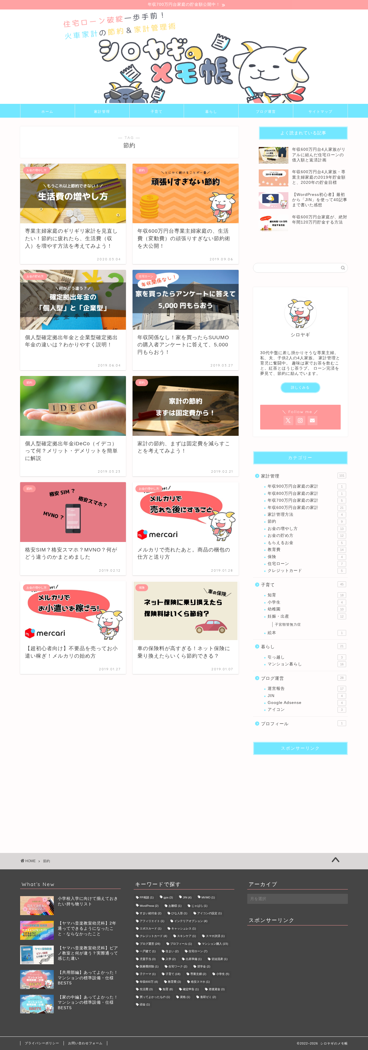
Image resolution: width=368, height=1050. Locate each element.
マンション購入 (215, 943)
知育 (306, 595)
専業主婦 (198, 974)
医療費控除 (149, 966)
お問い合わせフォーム (85, 1043)
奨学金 (203, 966)
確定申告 (191, 989)
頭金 (145, 1004)
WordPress (149, 905)
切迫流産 (219, 959)
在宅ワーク (177, 966)
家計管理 (102, 111)
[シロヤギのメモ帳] (184, 102)
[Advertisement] (300, 795)
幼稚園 (306, 609)
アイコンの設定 (209, 913)
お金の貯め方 (306, 535)
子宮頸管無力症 (288, 625)
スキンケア (186, 936)
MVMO (208, 897)
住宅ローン (305, 564)
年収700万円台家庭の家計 (305, 500)
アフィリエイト (152, 921)
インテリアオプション (190, 921)
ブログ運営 (266, 111)
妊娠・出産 (306, 616)
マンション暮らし (306, 664)
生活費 (146, 989)
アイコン (305, 709)
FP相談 (147, 897)
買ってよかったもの (155, 997)
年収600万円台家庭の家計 (306, 507)
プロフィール (302, 723)
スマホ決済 (215, 936)
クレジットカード (305, 570)
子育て (157, 111)
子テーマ (148, 974)
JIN (305, 696)
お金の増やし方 (306, 528)
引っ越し (305, 657)
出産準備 (194, 959)
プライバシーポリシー (42, 1043)
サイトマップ (320, 111)
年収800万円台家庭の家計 (305, 493)
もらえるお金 (305, 543)
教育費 (306, 549)
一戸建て (148, 951)
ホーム (47, 111)
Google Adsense (305, 702)
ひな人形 (179, 913)
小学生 (305, 602)
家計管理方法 (305, 514)
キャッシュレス (183, 928)
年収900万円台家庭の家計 (305, 486)
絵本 (305, 633)
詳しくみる (300, 387)
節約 (305, 521)
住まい (172, 951)
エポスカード (150, 928)
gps (168, 897)
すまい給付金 (150, 913)
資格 (185, 997)
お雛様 (174, 905)
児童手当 (148, 959)
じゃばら (199, 905)
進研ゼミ (208, 997)
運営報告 (306, 688)
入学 (171, 959)
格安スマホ (200, 981)
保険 (305, 557)
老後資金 (217, 989)
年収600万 (149, 981)
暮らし (211, 111)
